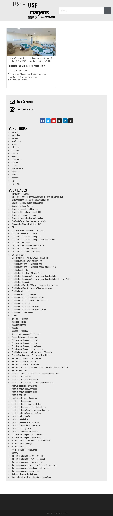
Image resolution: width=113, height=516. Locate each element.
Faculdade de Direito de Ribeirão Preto (27, 272)
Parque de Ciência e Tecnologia (24, 336)
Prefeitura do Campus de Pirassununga (27, 349)
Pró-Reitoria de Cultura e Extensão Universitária (31, 440)
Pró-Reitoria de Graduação (22, 443)
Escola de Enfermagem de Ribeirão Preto (28, 245)
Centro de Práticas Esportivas (24, 215)
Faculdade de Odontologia (22, 303)
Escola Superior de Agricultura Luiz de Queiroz (30, 257)
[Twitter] (48, 120)
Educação (15, 147)
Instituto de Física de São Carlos (24, 397)
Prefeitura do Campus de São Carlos (26, 437)
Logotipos (16, 162)
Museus (15, 327)
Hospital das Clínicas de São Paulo (25, 364)
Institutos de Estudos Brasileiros (25, 431)
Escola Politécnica (19, 254)
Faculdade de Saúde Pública (23, 312)
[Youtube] (53, 120)
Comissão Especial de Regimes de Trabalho (29, 221)
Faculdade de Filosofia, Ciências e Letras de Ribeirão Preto (35, 285)
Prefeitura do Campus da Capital (25, 339)
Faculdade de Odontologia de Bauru (25, 306)
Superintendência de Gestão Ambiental (27, 461)
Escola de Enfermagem (21, 242)
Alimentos (16, 135)
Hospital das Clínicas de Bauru (24, 361)
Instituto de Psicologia (21, 416)
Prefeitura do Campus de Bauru (24, 343)
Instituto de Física (19, 394)
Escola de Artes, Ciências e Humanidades (28, 230)
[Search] (107, 10)
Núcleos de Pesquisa (20, 330)
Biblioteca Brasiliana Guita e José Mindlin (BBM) (30, 199)
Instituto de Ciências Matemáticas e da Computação (32, 382)
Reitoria (15, 452)
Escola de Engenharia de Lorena (24, 248)
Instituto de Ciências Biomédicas (25, 379)
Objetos (15, 174)
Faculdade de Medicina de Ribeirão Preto (28, 297)
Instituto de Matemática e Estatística (26, 403)
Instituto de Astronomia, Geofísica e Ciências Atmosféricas (35, 373)
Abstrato (15, 131)
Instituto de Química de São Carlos (25, 422)
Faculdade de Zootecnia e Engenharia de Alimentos (32, 352)
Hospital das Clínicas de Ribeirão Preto (27, 358)
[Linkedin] (65, 120)
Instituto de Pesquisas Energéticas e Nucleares (31, 410)
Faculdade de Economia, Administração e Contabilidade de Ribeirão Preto (41, 279)
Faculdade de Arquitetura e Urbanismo (27, 260)
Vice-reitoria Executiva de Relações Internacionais (32, 477)
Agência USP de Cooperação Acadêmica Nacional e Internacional (37, 196)
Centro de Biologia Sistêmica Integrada (27, 202)
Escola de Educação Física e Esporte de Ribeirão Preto (33, 239)
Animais (15, 138)
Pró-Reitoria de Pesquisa (22, 446)
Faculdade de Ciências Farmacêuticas (27, 263)
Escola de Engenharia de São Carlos (26, 251)
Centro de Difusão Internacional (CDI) (26, 211)
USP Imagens (38, 8)
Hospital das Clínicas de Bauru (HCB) (27, 65)
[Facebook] (42, 120)
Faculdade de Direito (20, 269)
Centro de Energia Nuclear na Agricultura (28, 218)
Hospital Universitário (20, 370)
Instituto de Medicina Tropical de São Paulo (29, 407)
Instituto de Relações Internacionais (26, 425)
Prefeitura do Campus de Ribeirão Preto (28, 434)
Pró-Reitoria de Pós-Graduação (24, 449)
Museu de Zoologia (19, 321)
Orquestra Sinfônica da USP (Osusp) (26, 333)
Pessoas (15, 177)
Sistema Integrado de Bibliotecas (25, 474)
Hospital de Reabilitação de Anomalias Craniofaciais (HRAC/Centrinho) (27, 77)
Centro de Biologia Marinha (22, 205)
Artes (14, 144)
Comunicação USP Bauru (20, 70)
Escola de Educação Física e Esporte (26, 236)
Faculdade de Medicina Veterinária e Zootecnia (30, 300)
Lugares (15, 165)
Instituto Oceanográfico (21, 428)
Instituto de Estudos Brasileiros (24, 391)
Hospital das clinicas (20, 318)
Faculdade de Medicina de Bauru (24, 294)
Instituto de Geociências (21, 400)
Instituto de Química (20, 419)
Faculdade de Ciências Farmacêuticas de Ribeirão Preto (34, 266)
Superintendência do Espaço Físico (25, 471)
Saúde (24, 79)
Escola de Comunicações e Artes (25, 233)
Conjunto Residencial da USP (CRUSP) (26, 224)
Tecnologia (16, 183)
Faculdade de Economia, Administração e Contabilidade (34, 275)
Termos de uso (26, 109)
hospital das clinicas (28, 74)
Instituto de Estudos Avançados (24, 388)
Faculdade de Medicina (20, 291)
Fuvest (14, 315)
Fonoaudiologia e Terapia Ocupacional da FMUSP (31, 355)
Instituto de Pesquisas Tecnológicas (26, 413)
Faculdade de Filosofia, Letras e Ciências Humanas (32, 288)
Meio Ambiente (17, 168)
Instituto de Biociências (21, 376)
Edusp (14, 227)
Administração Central (21, 193)
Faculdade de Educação (21, 282)
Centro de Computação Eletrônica (25, 208)
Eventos (15, 153)
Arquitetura (15, 74)
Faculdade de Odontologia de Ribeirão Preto (29, 309)
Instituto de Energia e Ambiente (24, 385)
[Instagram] (59, 120)
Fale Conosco (25, 101)
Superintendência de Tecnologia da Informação (30, 467)
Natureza (15, 171)
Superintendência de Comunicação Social (28, 458)
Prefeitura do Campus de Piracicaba (26, 346)
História (15, 156)
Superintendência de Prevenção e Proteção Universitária (34, 464)
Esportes (15, 150)
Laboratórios (17, 159)
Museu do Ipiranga (19, 324)
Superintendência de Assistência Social (27, 455)
